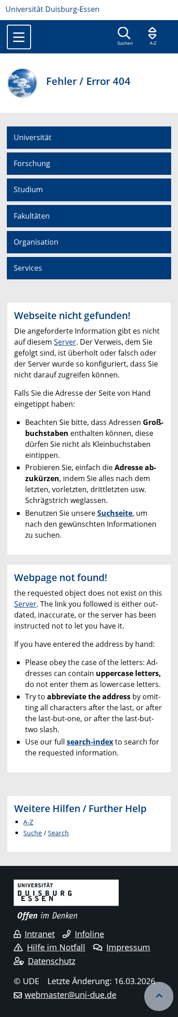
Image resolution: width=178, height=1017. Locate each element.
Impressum (128, 947)
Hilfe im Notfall (56, 947)
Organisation (36, 242)
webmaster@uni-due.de (70, 994)
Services (28, 268)
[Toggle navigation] (19, 37)
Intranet (40, 933)
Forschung (32, 163)
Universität (33, 137)
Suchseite (114, 513)
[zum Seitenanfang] (158, 996)
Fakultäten (32, 216)
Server (65, 342)
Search (58, 832)
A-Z (28, 822)
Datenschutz (51, 960)
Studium (28, 189)
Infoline (89, 933)
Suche (32, 832)
